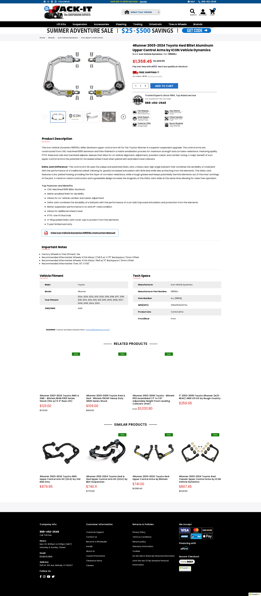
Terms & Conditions (142, 537)
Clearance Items (94, 560)
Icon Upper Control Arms (92, 37)
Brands (51, 37)
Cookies (136, 551)
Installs (89, 546)
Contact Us (91, 537)
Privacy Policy (139, 532)
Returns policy (139, 541)
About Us (90, 551)
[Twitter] (52, 1)
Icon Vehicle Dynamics (68, 37)
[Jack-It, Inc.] (71, 12)
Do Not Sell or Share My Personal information (154, 556)
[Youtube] (55, 1)
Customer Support (95, 532)
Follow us (64, 1)
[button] (125, 76)
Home (42, 37)
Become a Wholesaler (96, 541)
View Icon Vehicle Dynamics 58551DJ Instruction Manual (83, 232)
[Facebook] (44, 1)
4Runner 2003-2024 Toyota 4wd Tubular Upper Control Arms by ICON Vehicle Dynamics (200, 479)
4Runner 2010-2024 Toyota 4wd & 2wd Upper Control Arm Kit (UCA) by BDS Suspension (107, 479)
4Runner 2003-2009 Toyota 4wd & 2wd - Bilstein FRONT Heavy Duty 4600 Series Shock (105, 398)
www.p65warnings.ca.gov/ (98, 329)
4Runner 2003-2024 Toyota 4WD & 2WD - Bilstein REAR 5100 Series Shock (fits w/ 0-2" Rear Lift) (59, 398)
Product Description (57, 139)
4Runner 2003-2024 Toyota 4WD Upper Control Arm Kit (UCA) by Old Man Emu (60, 479)
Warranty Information (143, 546)
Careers (90, 565)
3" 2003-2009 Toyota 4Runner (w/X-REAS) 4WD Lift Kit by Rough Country (200, 397)
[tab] (59, 139)
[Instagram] (48, 1)
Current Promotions (95, 556)
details (143, 1)
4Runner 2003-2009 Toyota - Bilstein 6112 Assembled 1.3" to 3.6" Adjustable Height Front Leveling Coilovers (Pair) (154, 399)
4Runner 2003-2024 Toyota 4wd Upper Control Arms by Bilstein (151, 478)
